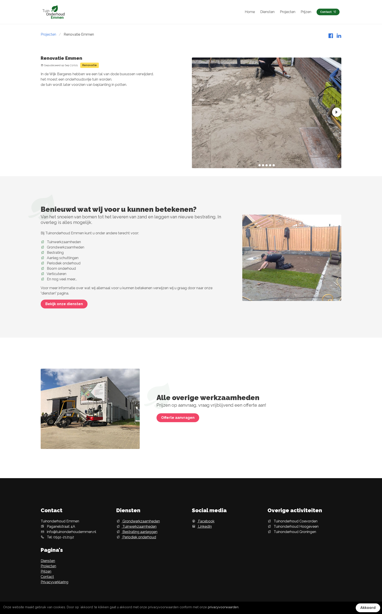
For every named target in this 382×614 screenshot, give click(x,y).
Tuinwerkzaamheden (139, 526)
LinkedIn (204, 526)
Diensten (267, 12)
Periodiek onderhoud (139, 537)
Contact (326, 11)
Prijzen (306, 12)
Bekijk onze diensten (64, 304)
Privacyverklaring (54, 582)
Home (250, 12)
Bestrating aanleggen (139, 532)
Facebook (205, 521)
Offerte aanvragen (178, 418)
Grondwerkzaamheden (141, 521)
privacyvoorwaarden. (223, 607)
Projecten (287, 12)
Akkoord (368, 608)
